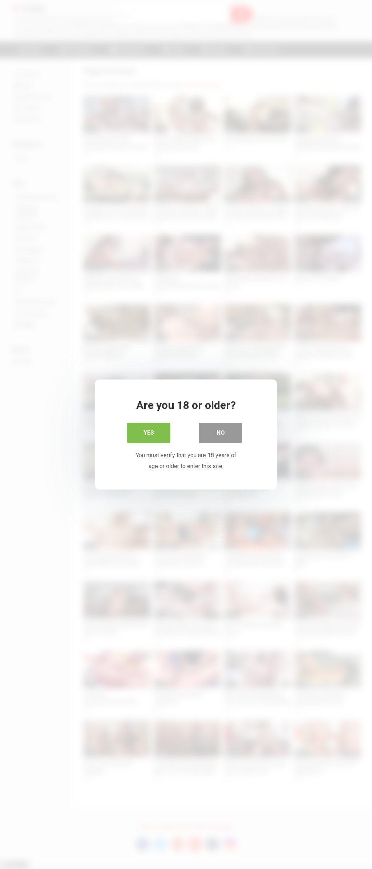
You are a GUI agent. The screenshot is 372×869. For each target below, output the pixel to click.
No (221, 432)
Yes (148, 432)
